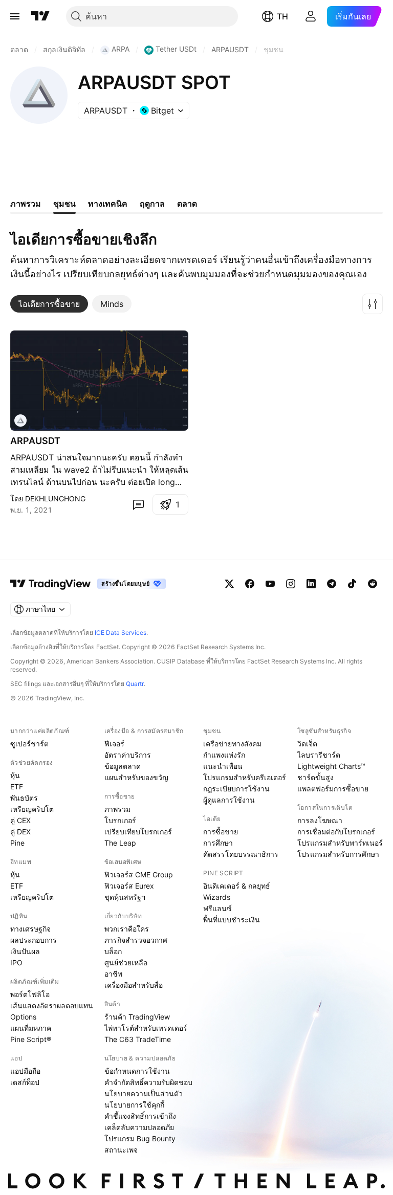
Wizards (216, 897)
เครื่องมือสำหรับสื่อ (133, 985)
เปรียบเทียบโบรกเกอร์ (138, 831)
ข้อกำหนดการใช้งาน (137, 1071)
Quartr (135, 684)
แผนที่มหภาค (30, 1028)
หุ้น (15, 775)
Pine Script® (30, 1039)
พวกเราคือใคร (126, 928)
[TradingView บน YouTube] (270, 584)
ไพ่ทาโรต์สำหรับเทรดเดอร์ (145, 1028)
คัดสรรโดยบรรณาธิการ (240, 854)
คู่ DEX (20, 831)
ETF (16, 786)
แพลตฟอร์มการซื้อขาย (332, 788)
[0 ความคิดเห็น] (138, 504)
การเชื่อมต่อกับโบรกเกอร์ (336, 831)
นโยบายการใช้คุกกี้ (134, 1104)
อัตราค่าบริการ (127, 754)
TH (282, 16)
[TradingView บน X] (229, 584)
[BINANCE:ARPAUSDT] (20, 420)
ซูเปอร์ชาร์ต (29, 743)
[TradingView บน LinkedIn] (311, 584)
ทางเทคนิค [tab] (107, 203)
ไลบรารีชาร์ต (318, 754)
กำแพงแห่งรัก (224, 754)
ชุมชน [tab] (64, 203)
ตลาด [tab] (187, 203)
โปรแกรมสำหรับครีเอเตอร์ (244, 777)
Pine (17, 842)
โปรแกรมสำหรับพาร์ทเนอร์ (340, 842)
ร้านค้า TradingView (137, 1016)
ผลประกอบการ (33, 940)
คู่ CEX (20, 820)
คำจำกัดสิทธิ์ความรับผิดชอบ (148, 1082)
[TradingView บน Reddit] (372, 584)
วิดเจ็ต (307, 743)
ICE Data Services (120, 632)
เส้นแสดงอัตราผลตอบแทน (51, 1005)
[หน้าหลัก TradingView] (40, 16)
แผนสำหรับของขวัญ (136, 777)
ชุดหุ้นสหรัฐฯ (124, 897)
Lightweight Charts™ (331, 766)
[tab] (49, 304)
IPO (16, 962)
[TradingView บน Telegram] (331, 584)
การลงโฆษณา (319, 820)
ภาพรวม (117, 809)
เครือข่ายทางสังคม (232, 743)
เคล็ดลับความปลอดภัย (139, 1127)
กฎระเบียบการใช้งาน (236, 788)
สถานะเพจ (121, 1149)
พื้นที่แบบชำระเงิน (231, 919)
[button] (372, 304)
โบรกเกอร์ (120, 820)
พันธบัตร (24, 797)
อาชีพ (113, 973)
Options (23, 1016)
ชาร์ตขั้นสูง (315, 777)
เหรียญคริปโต (32, 809)
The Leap (120, 842)
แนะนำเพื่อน (223, 766)
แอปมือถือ (25, 1071)
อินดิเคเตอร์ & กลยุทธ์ (236, 885)
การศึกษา (218, 842)
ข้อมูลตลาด (122, 766)
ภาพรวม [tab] (25, 203)
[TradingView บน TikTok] (352, 584)
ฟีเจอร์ (114, 743)
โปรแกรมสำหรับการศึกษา (338, 854)
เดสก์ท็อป (24, 1082)
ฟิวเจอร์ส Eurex (129, 885)
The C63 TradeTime (137, 1039)
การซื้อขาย (220, 831)
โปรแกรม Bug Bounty (140, 1138)
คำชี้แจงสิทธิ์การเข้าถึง (140, 1116)
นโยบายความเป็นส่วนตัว (143, 1093)
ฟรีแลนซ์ (217, 908)
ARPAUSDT (35, 440)
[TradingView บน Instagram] (290, 584)
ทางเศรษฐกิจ (30, 928)
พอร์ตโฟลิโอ (30, 994)
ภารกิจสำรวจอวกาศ (135, 940)
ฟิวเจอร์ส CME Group (138, 874)
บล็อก (113, 951)
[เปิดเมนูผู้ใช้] (15, 16)
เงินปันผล (25, 951)
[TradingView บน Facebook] (250, 584)
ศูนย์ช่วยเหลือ (125, 962)
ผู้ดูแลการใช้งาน (229, 799)
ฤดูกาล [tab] (152, 203)
